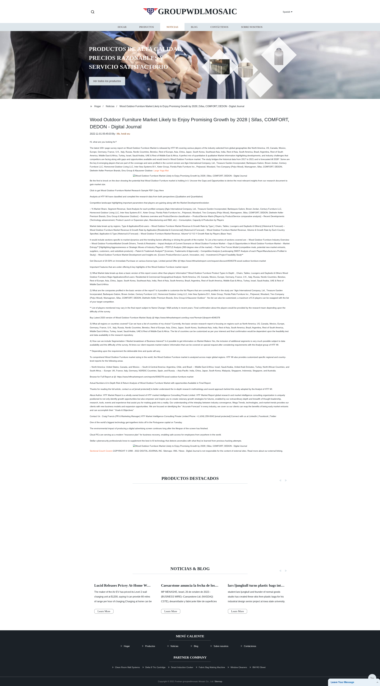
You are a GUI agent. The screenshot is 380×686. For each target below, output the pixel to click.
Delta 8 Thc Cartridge (155, 667)
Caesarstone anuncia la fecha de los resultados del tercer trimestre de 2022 (218, 585)
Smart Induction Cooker (182, 667)
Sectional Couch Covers (101, 451)
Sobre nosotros (251, 27)
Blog (194, 27)
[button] (92, 12)
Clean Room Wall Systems (127, 667)
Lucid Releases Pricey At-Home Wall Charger (129, 585)
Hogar (122, 27)
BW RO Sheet (259, 667)
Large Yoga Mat (161, 170)
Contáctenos (219, 27)
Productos (146, 27)
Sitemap (218, 681)
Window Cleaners (239, 667)
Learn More (104, 611)
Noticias (172, 27)
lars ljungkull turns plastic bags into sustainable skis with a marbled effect (284, 585)
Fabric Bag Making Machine (212, 667)
